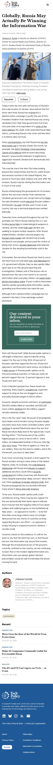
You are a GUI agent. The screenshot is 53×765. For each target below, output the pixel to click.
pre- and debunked (38, 261)
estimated (46, 402)
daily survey (9, 370)
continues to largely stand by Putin (28, 482)
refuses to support (36, 468)
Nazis (47, 198)
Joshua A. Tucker (10, 38)
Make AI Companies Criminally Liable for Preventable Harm (24, 652)
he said (17, 205)
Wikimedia (21, 93)
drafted (18, 409)
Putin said (27, 227)
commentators (15, 142)
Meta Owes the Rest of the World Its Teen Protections (24, 635)
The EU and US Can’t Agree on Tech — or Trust (24, 669)
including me (31, 389)
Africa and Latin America (27, 489)
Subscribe (26, 339)
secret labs (14, 224)
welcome (30, 201)
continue (6, 428)
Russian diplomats (28, 245)
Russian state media (11, 238)
